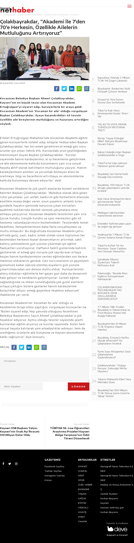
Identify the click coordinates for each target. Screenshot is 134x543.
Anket (81, 516)
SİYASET (82, 466)
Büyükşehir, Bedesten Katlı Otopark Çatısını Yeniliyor (114, 90)
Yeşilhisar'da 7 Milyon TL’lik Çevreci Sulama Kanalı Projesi (115, 236)
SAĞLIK (82, 498)
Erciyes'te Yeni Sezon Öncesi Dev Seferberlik (111, 101)
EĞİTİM (82, 503)
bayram (104, 503)
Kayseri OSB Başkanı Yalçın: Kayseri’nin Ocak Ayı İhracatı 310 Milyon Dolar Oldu (20, 431)
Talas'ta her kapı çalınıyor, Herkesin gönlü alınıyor (113, 164)
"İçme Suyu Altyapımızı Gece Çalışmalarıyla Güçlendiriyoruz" (114, 354)
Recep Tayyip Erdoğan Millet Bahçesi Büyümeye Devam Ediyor (113, 141)
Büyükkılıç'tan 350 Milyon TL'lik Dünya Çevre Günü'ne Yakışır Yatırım (114, 393)
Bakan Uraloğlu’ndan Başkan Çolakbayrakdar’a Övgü (114, 153)
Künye (48, 480)
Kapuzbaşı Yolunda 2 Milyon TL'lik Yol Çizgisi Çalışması (114, 79)
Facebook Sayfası (54, 466)
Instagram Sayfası (55, 475)
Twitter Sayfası (53, 471)
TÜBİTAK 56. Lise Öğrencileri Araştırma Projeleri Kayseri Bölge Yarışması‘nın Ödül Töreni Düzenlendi (69, 433)
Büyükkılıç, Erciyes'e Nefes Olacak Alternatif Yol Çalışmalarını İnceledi (113, 340)
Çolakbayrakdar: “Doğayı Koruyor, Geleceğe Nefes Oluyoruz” (112, 368)
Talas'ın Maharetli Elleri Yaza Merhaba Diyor (114, 381)
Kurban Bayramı (109, 498)
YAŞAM (82, 494)
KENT (81, 475)
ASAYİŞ (82, 512)
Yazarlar (82, 521)
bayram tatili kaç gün (112, 507)
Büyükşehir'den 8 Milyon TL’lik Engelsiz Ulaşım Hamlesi (112, 326)
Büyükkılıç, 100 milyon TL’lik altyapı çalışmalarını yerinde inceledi (114, 188)
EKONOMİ (83, 489)
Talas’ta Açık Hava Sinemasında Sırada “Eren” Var (113, 113)
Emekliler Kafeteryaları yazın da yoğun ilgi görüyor (114, 225)
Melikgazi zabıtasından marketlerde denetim (111, 214)
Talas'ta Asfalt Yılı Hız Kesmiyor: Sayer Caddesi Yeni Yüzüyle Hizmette (112, 248)
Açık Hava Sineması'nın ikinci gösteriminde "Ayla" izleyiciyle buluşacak (114, 201)
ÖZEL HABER (85, 484)
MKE (102, 471)
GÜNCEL (82, 471)
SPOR (81, 480)
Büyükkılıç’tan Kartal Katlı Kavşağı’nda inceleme (113, 175)
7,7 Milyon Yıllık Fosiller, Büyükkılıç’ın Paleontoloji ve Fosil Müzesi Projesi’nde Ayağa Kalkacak (114, 311)
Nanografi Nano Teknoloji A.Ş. (117, 466)
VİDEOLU (83, 507)
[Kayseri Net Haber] (20, 8)
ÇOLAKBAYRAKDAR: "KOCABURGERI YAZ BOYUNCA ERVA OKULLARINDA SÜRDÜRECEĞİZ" (110, 293)
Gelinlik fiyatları (108, 494)
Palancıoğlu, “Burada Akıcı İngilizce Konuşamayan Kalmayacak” (112, 276)
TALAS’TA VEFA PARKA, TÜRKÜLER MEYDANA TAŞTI (112, 127)
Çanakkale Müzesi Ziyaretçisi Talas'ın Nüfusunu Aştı (108, 262)
